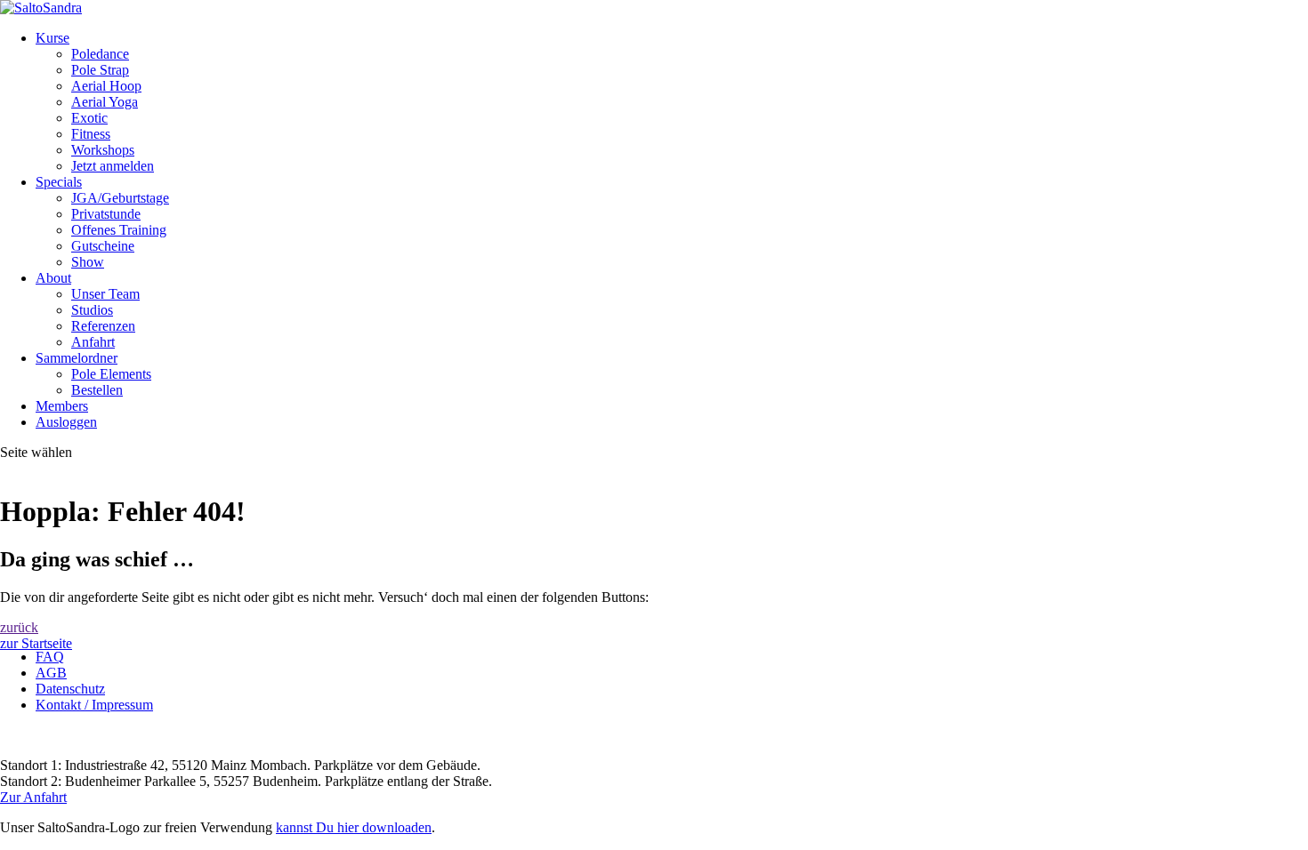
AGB (51, 672)
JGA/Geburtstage (120, 197)
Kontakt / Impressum (94, 704)
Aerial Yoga (104, 101)
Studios (92, 309)
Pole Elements (111, 373)
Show (87, 261)
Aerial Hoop (106, 85)
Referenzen (103, 325)
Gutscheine (102, 245)
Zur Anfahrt (33, 797)
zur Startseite (36, 643)
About (53, 277)
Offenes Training (118, 229)
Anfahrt (93, 341)
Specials (59, 181)
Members (62, 405)
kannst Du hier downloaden (354, 827)
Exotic (89, 117)
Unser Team (105, 293)
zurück (19, 627)
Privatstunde (106, 213)
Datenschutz (70, 688)
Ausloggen (66, 421)
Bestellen (97, 389)
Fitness (90, 133)
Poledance (100, 53)
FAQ (50, 656)
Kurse (52, 37)
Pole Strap (100, 69)
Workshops (102, 149)
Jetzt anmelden (112, 165)
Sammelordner (76, 357)
